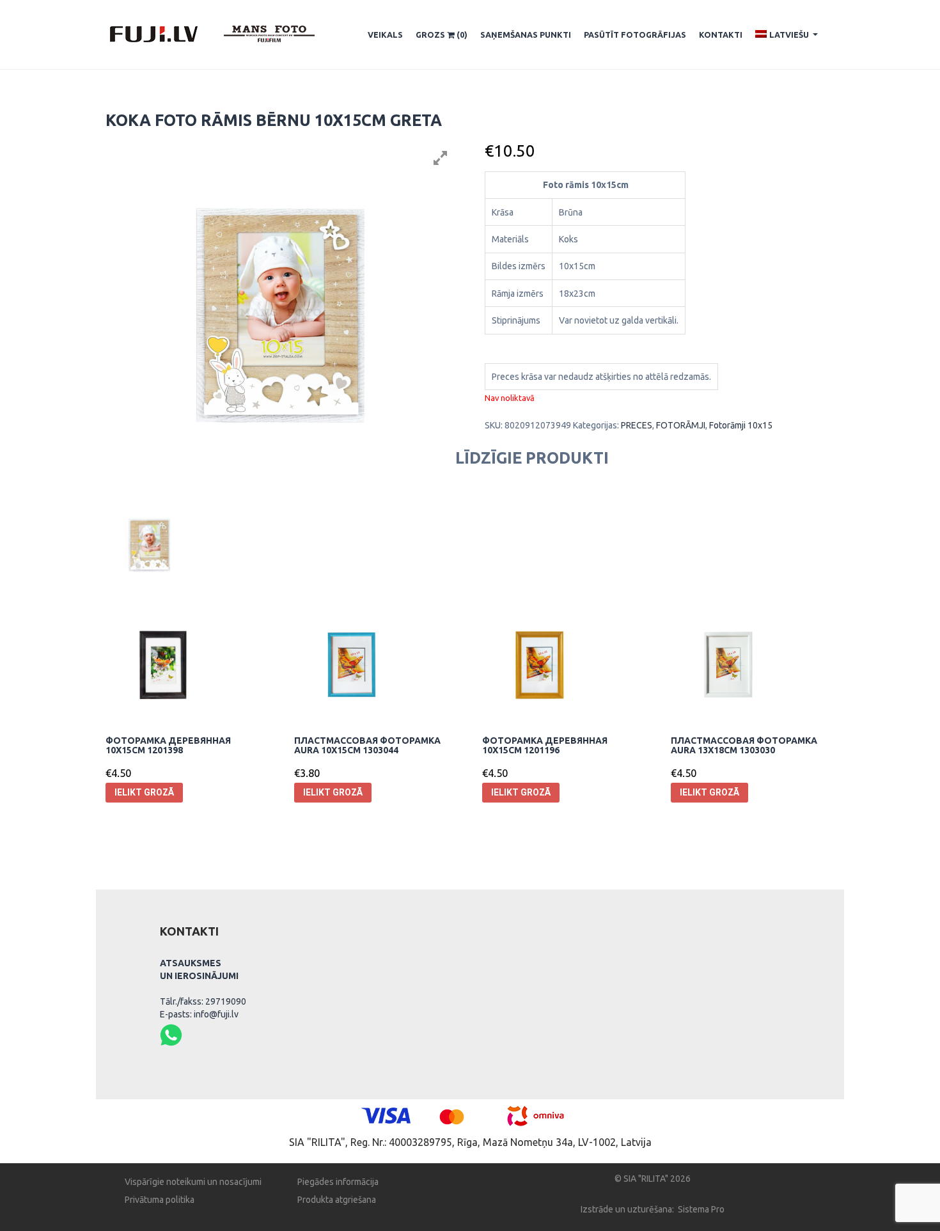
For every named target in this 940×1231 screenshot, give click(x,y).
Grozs (441, 34)
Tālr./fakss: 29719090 (203, 1001)
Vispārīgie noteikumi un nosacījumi (193, 1182)
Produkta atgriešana (336, 1200)
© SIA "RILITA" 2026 (653, 1178)
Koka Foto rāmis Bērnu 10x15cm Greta (274, 120)
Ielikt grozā (144, 792)
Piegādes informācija (338, 1182)
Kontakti (720, 34)
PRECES (636, 425)
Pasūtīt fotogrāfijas (635, 34)
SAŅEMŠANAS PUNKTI (525, 34)
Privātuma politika (159, 1200)
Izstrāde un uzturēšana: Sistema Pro (653, 1209)
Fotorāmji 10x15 (740, 425)
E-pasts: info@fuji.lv (199, 1014)
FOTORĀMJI (680, 425)
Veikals (385, 34)
